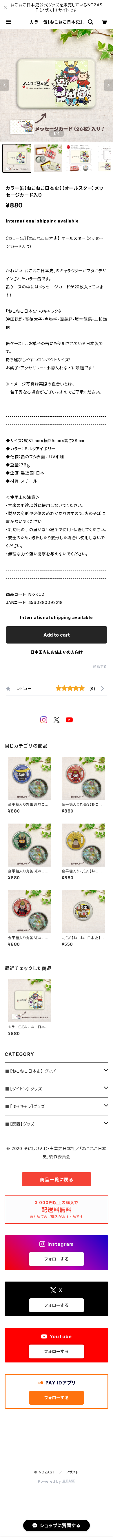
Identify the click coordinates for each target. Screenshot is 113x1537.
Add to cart (56, 635)
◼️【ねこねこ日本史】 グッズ (30, 1071)
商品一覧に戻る (56, 1179)
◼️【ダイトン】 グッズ (23, 1088)
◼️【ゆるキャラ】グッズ (25, 1106)
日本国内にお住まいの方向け (56, 652)
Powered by (50, 1481)
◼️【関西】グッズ (19, 1123)
